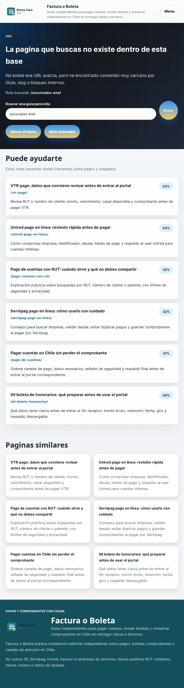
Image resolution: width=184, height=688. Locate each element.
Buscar (168, 110)
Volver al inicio (23, 131)
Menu (169, 11)
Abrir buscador (62, 131)
